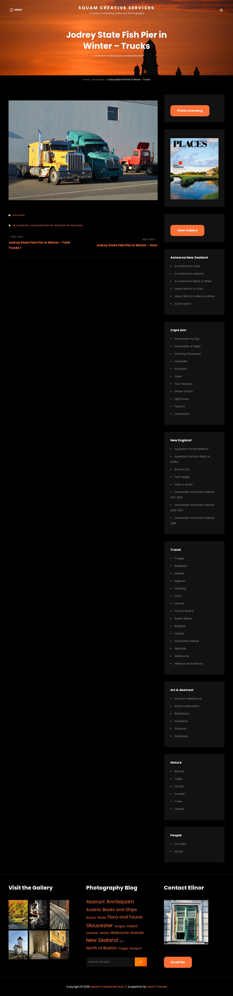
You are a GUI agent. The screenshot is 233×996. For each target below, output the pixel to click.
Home (86, 79)
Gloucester (98, 79)
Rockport (180, 369)
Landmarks (181, 414)
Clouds (179, 786)
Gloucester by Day (187, 339)
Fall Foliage (181, 477)
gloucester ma (21, 225)
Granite (179, 794)
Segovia (179, 581)
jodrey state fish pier (42, 225)
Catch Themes (157, 987)
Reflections (182, 714)
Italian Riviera (183, 618)
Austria (93, 910)
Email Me (178, 962)
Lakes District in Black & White (194, 296)
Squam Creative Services (116, 8)
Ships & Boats (183, 484)
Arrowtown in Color (187, 266)
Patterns (180, 729)
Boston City (182, 469)
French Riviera (184, 611)
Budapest (180, 566)
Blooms (179, 771)
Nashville (180, 649)
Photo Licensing (190, 110)
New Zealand (102, 940)
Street (178, 851)
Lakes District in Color (188, 289)
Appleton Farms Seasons (191, 449)
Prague (179, 558)
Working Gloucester (187, 354)
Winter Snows (183, 391)
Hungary (120, 926)
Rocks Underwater (186, 706)
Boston (91, 917)
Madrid (179, 573)
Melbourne (181, 656)
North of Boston (101, 948)
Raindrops (181, 736)
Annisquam (120, 901)
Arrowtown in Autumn (189, 274)
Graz (177, 596)
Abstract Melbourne (188, 699)
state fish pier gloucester (69, 225)
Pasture (179, 406)
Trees (178, 801)
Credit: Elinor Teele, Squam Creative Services (118, 55)
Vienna (179, 603)
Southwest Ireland (186, 641)
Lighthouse (181, 399)
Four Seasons (183, 384)
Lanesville (180, 361)
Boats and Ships (120, 910)
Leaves (179, 809)
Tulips (178, 779)
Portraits (180, 844)
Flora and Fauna (124, 917)
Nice (121, 941)
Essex (178, 376)
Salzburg (180, 588)
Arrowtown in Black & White (193, 281)
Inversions (181, 721)
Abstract (95, 902)
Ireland (179, 633)
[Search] (141, 961)
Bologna (179, 626)
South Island (182, 304)
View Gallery (187, 230)
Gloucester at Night (187, 346)
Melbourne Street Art (188, 664)
